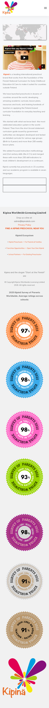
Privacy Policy (24, 225)
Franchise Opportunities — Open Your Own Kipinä (25, 248)
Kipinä (6, 74)
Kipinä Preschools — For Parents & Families (25, 242)
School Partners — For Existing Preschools (24, 254)
